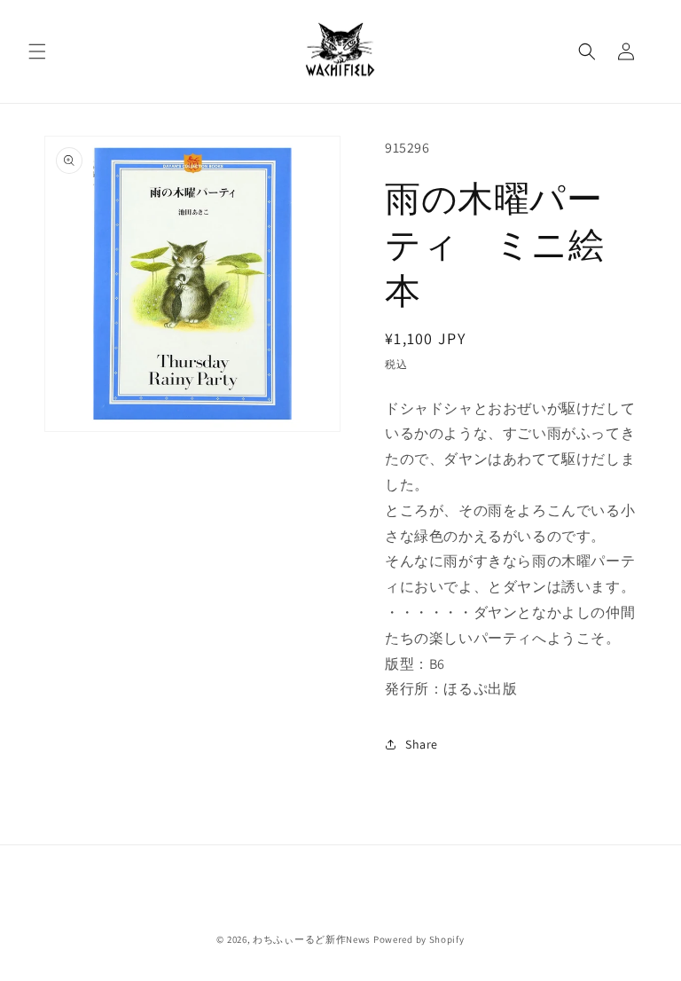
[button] (37, 51)
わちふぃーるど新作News (312, 939)
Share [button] (421, 744)
